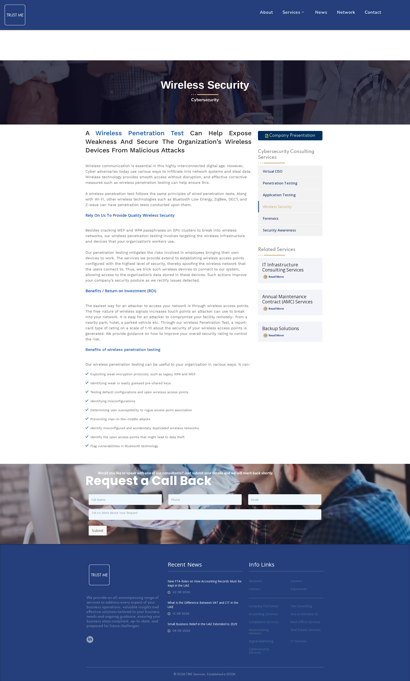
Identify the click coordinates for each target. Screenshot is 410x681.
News (321, 12)
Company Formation (263, 606)
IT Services (298, 641)
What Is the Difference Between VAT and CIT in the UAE (203, 605)
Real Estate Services (305, 629)
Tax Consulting (301, 606)
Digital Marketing (261, 641)
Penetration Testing (280, 183)
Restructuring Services (259, 631)
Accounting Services (263, 614)
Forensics (270, 218)
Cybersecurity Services (259, 650)
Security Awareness (279, 230)
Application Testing (279, 195)
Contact (373, 12)
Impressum (298, 588)
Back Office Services (305, 621)
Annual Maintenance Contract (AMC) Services (287, 299)
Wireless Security (277, 206)
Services (291, 12)
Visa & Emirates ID (304, 614)
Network (346, 12)
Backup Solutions (280, 328)
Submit (97, 530)
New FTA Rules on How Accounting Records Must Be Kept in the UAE (205, 583)
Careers (296, 581)
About (266, 12)
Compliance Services (264, 621)
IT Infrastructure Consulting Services (283, 267)
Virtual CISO (273, 171)
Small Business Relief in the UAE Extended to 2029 (202, 624)
